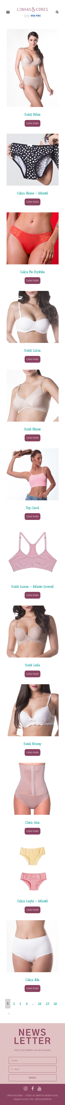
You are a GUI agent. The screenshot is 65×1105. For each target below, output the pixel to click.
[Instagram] (26, 1089)
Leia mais (32, 123)
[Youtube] (39, 1089)
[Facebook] (32, 1089)
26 (55, 1004)
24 (39, 1004)
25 (47, 1004)
